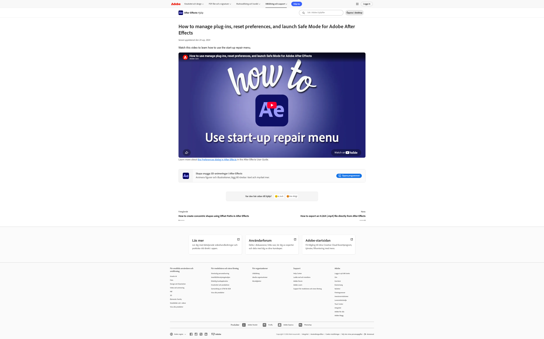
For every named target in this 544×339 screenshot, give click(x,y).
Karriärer (338, 281)
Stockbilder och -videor (178, 303)
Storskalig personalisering (220, 273)
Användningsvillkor (317, 334)
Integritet (338, 308)
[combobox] (321, 13)
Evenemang (339, 285)
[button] (357, 4)
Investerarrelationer (341, 296)
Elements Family (176, 299)
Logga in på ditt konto (342, 273)
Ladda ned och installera (301, 277)
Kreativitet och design (192, 4)
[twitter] (201, 334)
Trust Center (339, 304)
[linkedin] (206, 334)
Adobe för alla (339, 312)
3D (171, 295)
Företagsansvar (340, 293)
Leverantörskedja (341, 300)
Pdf (171, 292)
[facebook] (191, 334)
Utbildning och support (275, 4)
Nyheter (337, 289)
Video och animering (177, 288)
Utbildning (256, 273)
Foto (171, 280)
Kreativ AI (173, 276)
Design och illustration (178, 284)
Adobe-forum (297, 281)
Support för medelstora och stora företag (307, 289)
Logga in (366, 4)
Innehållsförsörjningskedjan (220, 277)
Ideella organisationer (259, 277)
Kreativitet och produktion (220, 285)
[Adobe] (176, 4)
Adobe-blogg (339, 315)
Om (336, 277)
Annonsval (370, 334)
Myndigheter (256, 281)
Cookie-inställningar (333, 334)
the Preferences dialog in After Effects (217, 159)
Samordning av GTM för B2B (221, 289)
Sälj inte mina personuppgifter (352, 334)
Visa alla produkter (176, 307)
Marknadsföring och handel (247, 4)
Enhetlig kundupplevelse (219, 281)
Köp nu (297, 4)
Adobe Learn (297, 285)
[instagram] (196, 334)
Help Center (297, 273)
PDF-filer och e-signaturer (219, 4)
